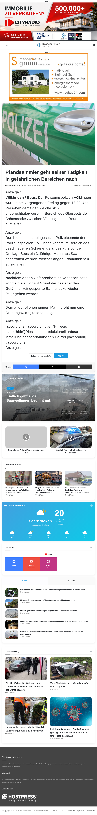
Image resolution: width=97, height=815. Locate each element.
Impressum (80, 811)
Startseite (71, 811)
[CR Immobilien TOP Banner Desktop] (48, 22)
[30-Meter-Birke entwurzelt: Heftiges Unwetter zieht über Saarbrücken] (11, 603)
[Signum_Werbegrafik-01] (48, 77)
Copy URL (61, 356)
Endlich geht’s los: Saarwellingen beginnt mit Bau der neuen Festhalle (48, 611)
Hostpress (45, 811)
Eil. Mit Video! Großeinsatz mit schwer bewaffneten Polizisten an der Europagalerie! (24, 686)
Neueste (71, 581)
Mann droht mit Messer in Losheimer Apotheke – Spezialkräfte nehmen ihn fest (77, 490)
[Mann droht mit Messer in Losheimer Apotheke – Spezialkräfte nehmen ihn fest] (78, 478)
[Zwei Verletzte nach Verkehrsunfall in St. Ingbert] (71, 668)
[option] (48, 397)
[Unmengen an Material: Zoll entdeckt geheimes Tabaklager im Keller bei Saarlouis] (18, 478)
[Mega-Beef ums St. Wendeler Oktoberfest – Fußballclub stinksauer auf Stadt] (48, 478)
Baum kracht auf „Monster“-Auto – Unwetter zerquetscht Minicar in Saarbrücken (52, 590)
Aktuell (10, 388)
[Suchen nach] (94, 45)
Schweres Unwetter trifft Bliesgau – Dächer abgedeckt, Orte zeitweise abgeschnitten (32, 398)
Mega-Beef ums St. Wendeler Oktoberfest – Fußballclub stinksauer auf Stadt (47, 490)
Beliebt (24, 581)
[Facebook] (26, 367)
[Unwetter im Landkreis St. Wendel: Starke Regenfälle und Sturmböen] (26, 711)
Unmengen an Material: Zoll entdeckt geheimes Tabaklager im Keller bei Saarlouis (17, 490)
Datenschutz (90, 811)
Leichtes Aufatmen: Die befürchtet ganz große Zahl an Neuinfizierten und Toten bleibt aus (69, 732)
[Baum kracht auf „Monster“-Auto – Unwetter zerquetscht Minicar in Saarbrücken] (11, 592)
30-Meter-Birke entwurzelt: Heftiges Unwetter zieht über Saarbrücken (47, 600)
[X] (52, 367)
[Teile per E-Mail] (79, 367)
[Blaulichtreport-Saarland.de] (48, 45)
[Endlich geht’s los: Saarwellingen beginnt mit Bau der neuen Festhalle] (11, 613)
